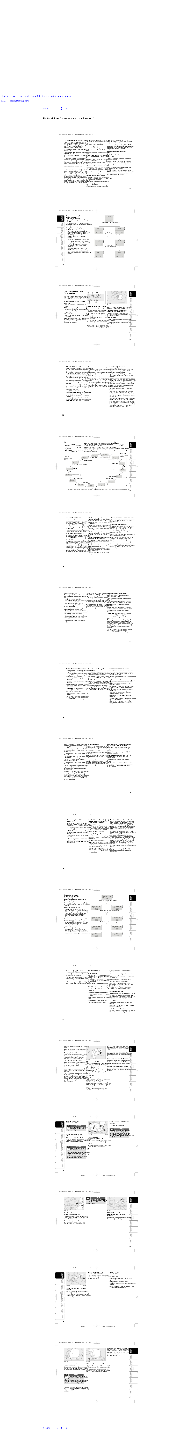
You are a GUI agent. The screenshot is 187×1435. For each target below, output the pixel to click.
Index (5, 96)
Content (46, 108)
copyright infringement (19, 101)
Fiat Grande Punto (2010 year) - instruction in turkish (45, 96)
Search (3, 101)
